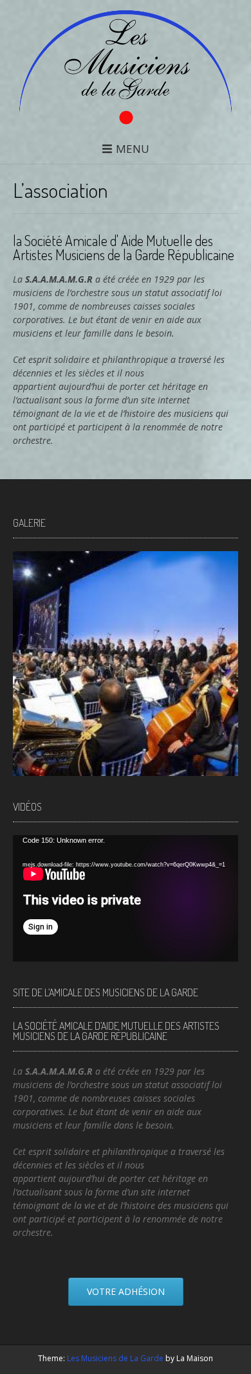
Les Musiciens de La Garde (115, 1358)
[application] (125, 898)
